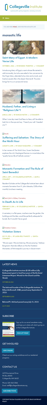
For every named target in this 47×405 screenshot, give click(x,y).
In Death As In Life (12, 202)
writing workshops (19, 355)
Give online (8, 350)
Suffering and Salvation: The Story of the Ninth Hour (23, 140)
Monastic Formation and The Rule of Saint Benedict (22, 171)
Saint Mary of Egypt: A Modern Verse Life (20, 60)
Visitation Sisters (11, 232)
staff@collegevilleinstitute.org (17, 385)
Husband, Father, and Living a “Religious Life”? (19, 109)
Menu (7, 18)
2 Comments (34, 115)
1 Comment (40, 66)
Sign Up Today (22, 333)
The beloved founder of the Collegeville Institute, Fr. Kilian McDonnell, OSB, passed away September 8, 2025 (22, 290)
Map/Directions (9, 391)
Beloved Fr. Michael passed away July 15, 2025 (20, 302)
